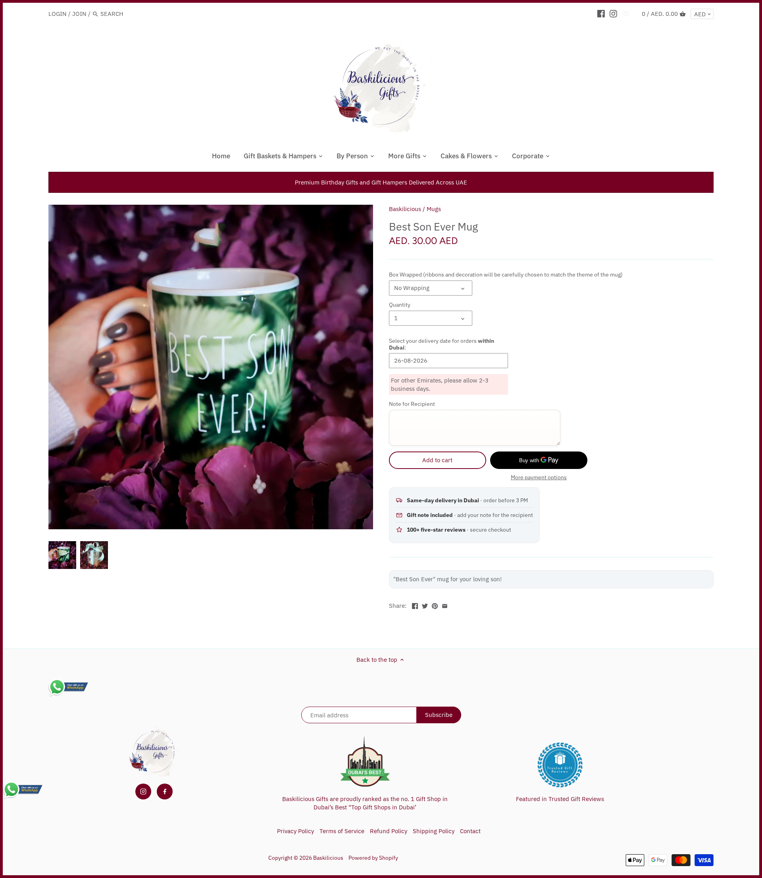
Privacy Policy (295, 831)
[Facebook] (601, 13)
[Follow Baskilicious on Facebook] (165, 791)
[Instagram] (613, 13)
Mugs (434, 209)
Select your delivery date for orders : (441, 344)
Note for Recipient (412, 404)
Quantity (399, 305)
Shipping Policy (433, 831)
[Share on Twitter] (425, 605)
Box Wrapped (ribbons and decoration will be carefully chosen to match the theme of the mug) (506, 274)
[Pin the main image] (435, 605)
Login (57, 13)
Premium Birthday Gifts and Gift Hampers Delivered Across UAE (381, 182)
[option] (62, 555)
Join (79, 13)
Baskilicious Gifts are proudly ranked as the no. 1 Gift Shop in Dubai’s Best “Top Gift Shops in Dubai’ (365, 803)
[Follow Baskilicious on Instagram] (143, 791)
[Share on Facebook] (415, 605)
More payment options (539, 477)
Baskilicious (405, 209)
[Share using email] (445, 605)
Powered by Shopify (373, 857)
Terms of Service (341, 831)
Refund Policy (388, 831)
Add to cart (437, 460)
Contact (470, 831)
